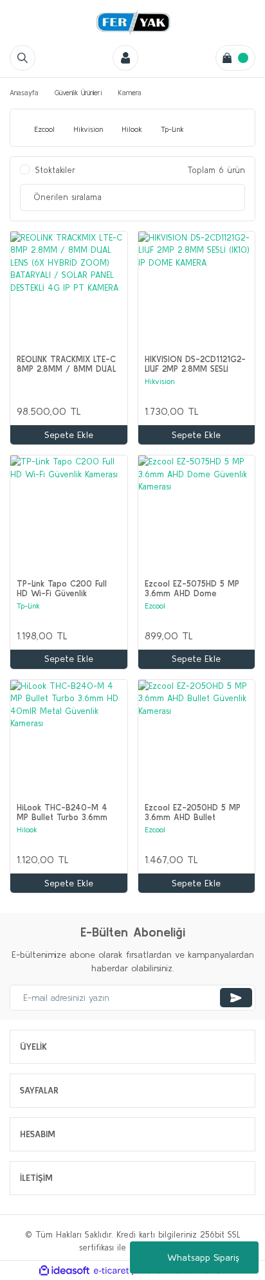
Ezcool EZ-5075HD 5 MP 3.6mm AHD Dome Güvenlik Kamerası (192, 588)
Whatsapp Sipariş (203, 1257)
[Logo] (132, 22)
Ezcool (155, 605)
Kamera (130, 92)
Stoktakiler (55, 170)
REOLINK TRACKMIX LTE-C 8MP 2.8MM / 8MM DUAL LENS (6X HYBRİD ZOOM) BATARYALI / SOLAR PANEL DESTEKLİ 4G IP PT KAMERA (67, 364)
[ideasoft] (64, 1271)
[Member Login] (125, 58)
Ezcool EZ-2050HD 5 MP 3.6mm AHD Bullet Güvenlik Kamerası (193, 812)
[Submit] (236, 997)
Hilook (27, 829)
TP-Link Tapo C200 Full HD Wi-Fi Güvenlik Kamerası (62, 588)
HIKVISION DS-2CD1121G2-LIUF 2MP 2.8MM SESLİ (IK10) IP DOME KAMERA (195, 364)
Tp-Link (28, 605)
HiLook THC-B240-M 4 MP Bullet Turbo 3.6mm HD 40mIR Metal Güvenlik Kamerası (66, 812)
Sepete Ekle (68, 435)
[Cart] (235, 58)
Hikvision (159, 381)
